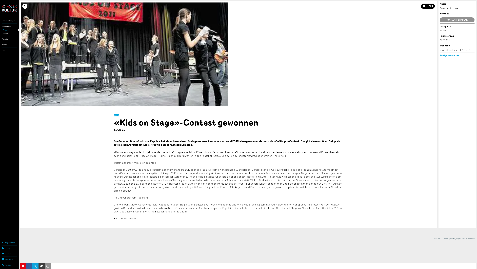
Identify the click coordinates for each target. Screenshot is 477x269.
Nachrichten (7, 26)
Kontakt (8, 265)
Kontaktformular (457, 19)
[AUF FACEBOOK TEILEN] (29, 266)
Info (3, 50)
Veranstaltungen (8, 20)
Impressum (460, 238)
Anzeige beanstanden (449, 55)
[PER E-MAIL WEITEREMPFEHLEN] (42, 266)
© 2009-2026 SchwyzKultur (444, 238)
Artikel (5, 30)
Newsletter (9, 259)
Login (7, 248)
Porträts (5, 39)
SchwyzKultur (9, 8)
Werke (4, 44)
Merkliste (8, 253)
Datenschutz (470, 238)
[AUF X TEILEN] (35, 266)
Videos (6, 33)
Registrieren (10, 242)
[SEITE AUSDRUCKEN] (48, 266)
